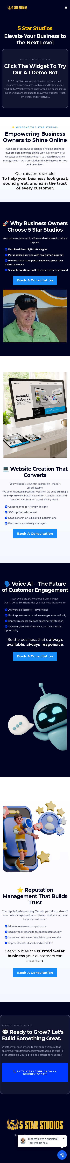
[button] (65, 8)
